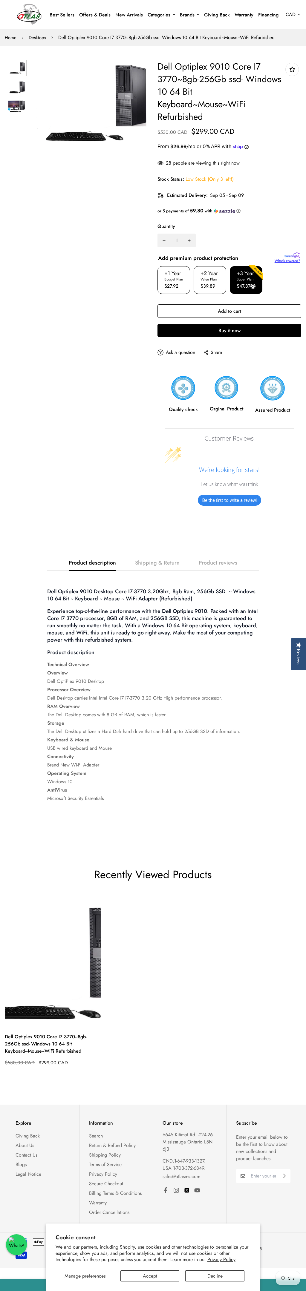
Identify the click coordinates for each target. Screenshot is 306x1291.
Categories (159, 14)
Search (96, 1135)
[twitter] (187, 1190)
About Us (25, 1145)
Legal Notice (28, 1174)
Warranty (244, 14)
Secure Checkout (106, 1183)
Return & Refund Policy (112, 1145)
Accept (150, 1275)
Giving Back (217, 14)
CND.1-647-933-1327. (184, 1160)
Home (10, 37)
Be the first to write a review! (229, 500)
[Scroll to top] (294, 1258)
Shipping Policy (105, 1155)
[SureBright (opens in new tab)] (292, 255)
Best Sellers (62, 14)
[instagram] (176, 1190)
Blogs (21, 1164)
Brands (187, 14)
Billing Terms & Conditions (115, 1193)
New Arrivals (129, 14)
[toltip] (292, 69)
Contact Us (26, 1155)
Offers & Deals (95, 14)
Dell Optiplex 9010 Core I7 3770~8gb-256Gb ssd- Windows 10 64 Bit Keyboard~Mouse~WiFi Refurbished (46, 1043)
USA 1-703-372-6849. (184, 1168)
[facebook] (165, 1190)
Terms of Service (105, 1164)
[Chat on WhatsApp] (16, 1244)
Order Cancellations (109, 1212)
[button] (229, 211)
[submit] (283, 1176)
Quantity (166, 226)
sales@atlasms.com (181, 1176)
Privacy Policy (221, 1259)
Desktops (37, 37)
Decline (215, 1275)
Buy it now (229, 330)
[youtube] (197, 1190)
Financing (268, 14)
